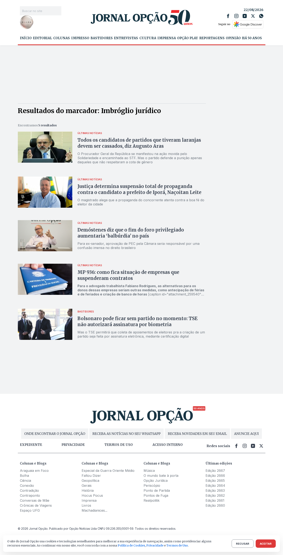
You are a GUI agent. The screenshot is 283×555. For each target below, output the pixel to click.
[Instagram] (236, 16)
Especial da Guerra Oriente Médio (108, 470)
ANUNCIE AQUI (246, 434)
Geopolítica (90, 480)
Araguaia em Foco (34, 470)
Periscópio (152, 485)
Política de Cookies (131, 545)
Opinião (233, 38)
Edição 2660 (215, 505)
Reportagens (212, 38)
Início (26, 38)
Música (149, 470)
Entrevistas (126, 38)
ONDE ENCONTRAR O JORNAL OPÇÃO (54, 434)
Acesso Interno (167, 445)
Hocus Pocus (92, 495)
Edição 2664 (215, 485)
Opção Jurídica (156, 480)
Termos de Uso (177, 545)
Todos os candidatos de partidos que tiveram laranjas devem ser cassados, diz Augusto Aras (139, 143)
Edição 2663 (215, 490)
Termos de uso (118, 445)
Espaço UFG (30, 510)
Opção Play (187, 38)
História (88, 490)
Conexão (27, 485)
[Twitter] (253, 16)
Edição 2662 (215, 495)
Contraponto (30, 495)
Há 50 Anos (252, 38)
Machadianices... (94, 510)
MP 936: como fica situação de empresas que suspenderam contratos (128, 275)
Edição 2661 (215, 500)
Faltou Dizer (91, 475)
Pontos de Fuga (156, 495)
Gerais (87, 485)
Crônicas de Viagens (36, 505)
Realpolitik (152, 500)
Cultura (147, 38)
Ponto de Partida (157, 490)
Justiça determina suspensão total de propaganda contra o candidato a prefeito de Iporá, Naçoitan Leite (139, 189)
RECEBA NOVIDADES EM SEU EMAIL (197, 434)
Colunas (61, 38)
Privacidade (73, 445)
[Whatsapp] (261, 16)
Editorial (42, 38)
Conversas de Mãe (34, 500)
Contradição (29, 490)
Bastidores (102, 38)
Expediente (31, 445)
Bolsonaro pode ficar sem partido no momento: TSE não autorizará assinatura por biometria (137, 321)
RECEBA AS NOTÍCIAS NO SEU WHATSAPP (126, 434)
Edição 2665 (215, 480)
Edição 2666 (215, 475)
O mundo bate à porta (161, 475)
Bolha (24, 475)
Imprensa (166, 38)
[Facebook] (228, 16)
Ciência (25, 480)
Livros (86, 505)
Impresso (80, 38)
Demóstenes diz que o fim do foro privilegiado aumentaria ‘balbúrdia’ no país (130, 233)
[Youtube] (245, 16)
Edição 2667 (215, 470)
